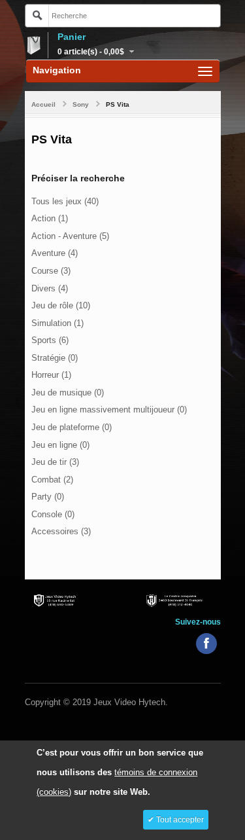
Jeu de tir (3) (55, 462)
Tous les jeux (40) (65, 201)
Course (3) (51, 271)
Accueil (43, 104)
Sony (81, 104)
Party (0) (47, 497)
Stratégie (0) (54, 358)
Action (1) (49, 218)
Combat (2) (52, 479)
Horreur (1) (51, 375)
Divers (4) (49, 288)
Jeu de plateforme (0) (71, 427)
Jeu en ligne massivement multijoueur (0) (109, 409)
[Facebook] (206, 643)
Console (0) (52, 514)
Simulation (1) (57, 323)
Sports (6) (50, 340)
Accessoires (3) (61, 531)
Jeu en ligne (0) (60, 445)
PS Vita (117, 104)
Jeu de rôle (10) (60, 305)
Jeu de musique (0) (67, 392)
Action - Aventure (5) (70, 236)
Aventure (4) (54, 253)
